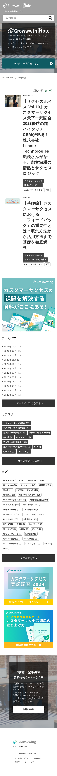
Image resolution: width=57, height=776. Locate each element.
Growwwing (37, 758)
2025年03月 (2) (12, 390)
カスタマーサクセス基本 (35, 259)
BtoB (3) (43, 514)
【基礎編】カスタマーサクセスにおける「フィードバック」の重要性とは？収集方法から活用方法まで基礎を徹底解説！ (37, 225)
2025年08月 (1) (12, 368)
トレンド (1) (23, 451)
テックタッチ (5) (31, 510)
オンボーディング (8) (32, 505)
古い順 (48, 90)
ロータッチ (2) (10, 529)
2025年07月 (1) (12, 373)
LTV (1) (37, 447)
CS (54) (32, 480)
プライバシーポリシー (22, 758)
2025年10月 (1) (12, 364)
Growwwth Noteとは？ (14, 11)
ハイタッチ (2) (36, 524)
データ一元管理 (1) (11, 539)
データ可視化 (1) (31, 539)
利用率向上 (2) (30, 519)
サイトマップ (29, 762)
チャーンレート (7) (11, 510)
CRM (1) (24, 529)
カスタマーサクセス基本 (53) (16, 423)
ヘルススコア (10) (11, 505)
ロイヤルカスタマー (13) (30, 495)
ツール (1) (37, 529)
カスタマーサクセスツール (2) (16, 447)
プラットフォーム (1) (12, 534)
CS (48, 190)
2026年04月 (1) (12, 355)
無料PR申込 (28, 709)
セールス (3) (30, 514)
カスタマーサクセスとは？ (27, 63)
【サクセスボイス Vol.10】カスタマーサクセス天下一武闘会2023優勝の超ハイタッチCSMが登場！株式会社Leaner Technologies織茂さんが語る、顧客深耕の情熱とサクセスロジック (37, 137)
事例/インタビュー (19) (39, 432)
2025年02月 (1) (12, 395)
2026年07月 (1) (12, 346)
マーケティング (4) (11, 514)
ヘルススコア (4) (23, 437)
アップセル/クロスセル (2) (15, 442)
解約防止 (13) (9, 495)
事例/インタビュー (32, 185)
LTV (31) (44, 480)
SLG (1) (7, 548)
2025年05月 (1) (12, 381)
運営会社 (18, 762)
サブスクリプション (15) (27, 490)
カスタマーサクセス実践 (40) (16, 428)
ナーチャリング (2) (11, 519)
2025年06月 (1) (12, 377)
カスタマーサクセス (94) (14, 480)
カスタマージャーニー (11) (15, 500)
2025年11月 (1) (12, 360)
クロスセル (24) (28, 485)
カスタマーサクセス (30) (14, 432)
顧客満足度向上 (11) (39, 500)
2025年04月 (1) (12, 386)
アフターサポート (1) (12, 544)
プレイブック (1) (33, 544)
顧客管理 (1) (31, 534)
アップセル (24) (10, 485)
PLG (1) (48, 544)
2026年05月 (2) (12, 351)
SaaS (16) (8, 490)
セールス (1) (8, 451)
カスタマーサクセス (33, 181)
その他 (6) (7, 437)
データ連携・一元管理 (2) (14, 524)
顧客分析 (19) (45, 485)
